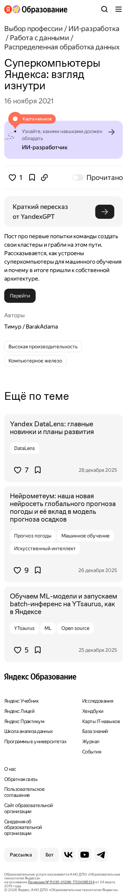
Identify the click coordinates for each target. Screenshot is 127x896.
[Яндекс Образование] (35, 9)
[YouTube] (85, 855)
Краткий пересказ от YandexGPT (41, 211)
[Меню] (118, 9)
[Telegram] (101, 855)
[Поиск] (104, 9)
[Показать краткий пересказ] (104, 212)
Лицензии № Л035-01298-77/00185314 (61, 882)
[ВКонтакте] (68, 855)
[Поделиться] (44, 177)
